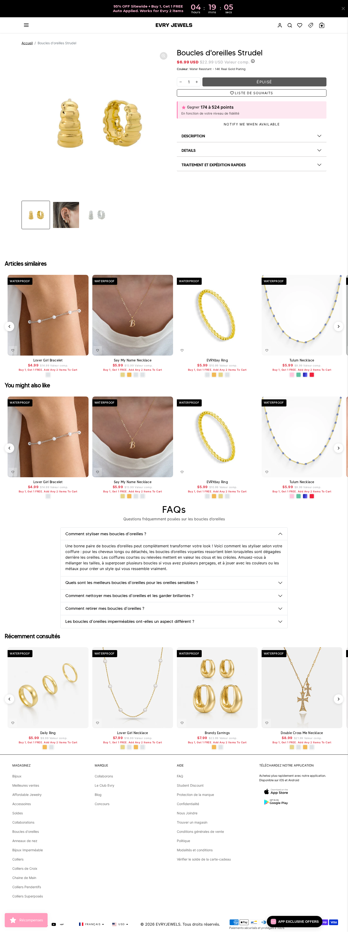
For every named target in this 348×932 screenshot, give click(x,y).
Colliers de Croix (24, 868)
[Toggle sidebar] (310, 25)
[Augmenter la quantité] (196, 82)
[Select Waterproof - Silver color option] (142, 375)
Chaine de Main (24, 878)
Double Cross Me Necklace (302, 733)
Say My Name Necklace (133, 360)
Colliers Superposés (27, 896)
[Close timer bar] (343, 8)
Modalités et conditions (195, 850)
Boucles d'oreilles (25, 831)
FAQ (180, 776)
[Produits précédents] (9, 326)
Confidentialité (188, 804)
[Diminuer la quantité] (180, 82)
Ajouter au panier (71, 349)
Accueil (27, 43)
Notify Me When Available (252, 124)
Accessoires (21, 804)
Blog (98, 795)
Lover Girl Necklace (132, 733)
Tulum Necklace (302, 360)
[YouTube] (54, 924)
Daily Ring (48, 733)
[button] (26, 25)
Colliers (17, 859)
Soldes (17, 813)
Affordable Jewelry (27, 795)
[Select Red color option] (312, 375)
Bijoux (17, 776)
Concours (102, 804)
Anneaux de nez (24, 841)
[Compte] (279, 25)
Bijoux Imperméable (27, 850)
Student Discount (190, 785)
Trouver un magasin (192, 822)
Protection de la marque (195, 795)
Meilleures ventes (25, 785)
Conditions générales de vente (200, 831)
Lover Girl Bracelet (48, 360)
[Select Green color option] (298, 375)
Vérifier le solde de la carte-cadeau (204, 859)
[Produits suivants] (338, 326)
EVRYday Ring (217, 360)
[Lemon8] (62, 924)
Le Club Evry (104, 785)
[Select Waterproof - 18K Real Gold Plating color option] (129, 375)
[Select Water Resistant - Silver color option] (48, 375)
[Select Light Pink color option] (292, 375)
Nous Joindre (187, 813)
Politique (183, 841)
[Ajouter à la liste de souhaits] (13, 350)
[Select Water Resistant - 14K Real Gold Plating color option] (122, 375)
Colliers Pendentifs (26, 887)
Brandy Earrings (217, 733)
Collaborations (23, 822)
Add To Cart (157, 349)
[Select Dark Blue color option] (305, 375)
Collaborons (104, 776)
